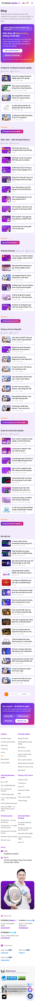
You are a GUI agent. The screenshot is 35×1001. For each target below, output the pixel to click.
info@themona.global (11, 854)
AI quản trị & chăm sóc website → (12, 523)
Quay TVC (21, 842)
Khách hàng (4, 745)
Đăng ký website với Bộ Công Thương (24, 755)
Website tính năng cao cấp (25, 766)
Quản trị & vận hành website (12, 431)
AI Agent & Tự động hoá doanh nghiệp (16, 68)
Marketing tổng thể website (26, 763)
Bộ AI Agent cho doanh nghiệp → (12, 131)
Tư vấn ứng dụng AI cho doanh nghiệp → (14, 422)
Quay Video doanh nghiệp (25, 833)
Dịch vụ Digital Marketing (8, 785)
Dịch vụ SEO (9, 716)
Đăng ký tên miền (23, 738)
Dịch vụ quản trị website (25, 760)
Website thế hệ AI (8, 251)
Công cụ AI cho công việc (11, 329)
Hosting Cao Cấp (23, 779)
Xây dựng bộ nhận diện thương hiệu (24, 823)
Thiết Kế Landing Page (7, 794)
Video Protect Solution (24, 797)
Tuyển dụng (4, 749)
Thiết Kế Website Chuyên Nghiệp (25, 743)
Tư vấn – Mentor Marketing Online (8, 799)
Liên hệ (3, 752)
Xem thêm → (4, 127)
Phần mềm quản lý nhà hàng (9, 836)
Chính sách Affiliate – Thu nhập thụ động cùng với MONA (8, 808)
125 (24, 694)
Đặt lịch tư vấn (21, 721)
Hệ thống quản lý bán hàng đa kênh (8, 832)
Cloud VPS (21, 786)
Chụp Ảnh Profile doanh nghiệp (24, 838)
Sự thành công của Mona (8, 742)
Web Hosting (21, 747)
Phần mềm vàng (5, 840)
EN (25, 3)
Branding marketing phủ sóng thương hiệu (25, 829)
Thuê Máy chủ (22, 783)
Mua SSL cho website (24, 751)
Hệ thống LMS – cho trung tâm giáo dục (8, 821)
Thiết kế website (23, 716)
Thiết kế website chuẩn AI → (10, 321)
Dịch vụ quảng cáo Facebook (6, 790)
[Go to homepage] (10, 3)
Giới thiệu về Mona (6, 738)
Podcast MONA (5, 763)
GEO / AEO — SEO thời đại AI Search (15, 140)
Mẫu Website (21, 770)
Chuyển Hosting (22, 800)
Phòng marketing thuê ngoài (9, 803)
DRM (19, 793)
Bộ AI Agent (8, 721)
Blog (2, 756)
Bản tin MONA (5, 759)
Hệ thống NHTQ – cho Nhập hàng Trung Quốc (9, 826)
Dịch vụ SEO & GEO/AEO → (10, 242)
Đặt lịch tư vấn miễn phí (12, 55)
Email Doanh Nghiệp (23, 790)
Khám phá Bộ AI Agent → (12, 51)
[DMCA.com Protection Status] (22, 978)
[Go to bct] (9, 978)
